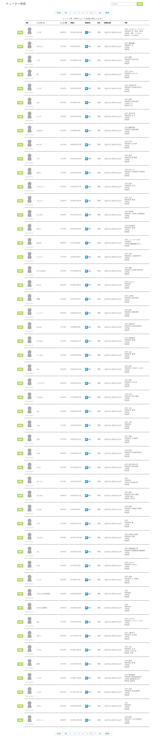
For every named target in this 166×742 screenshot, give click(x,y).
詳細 (20, 32)
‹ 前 (65, 13)
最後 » (108, 13)
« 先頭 (58, 13)
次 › (100, 13)
